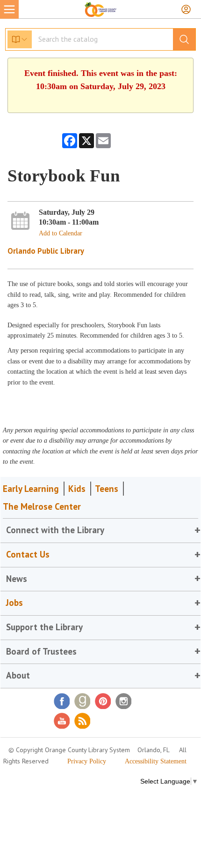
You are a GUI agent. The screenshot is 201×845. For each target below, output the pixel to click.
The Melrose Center (42, 506)
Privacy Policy (86, 761)
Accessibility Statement (156, 761)
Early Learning (31, 488)
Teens (106, 488)
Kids (77, 488)
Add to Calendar (60, 233)
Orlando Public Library (45, 251)
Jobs (14, 602)
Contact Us (28, 554)
